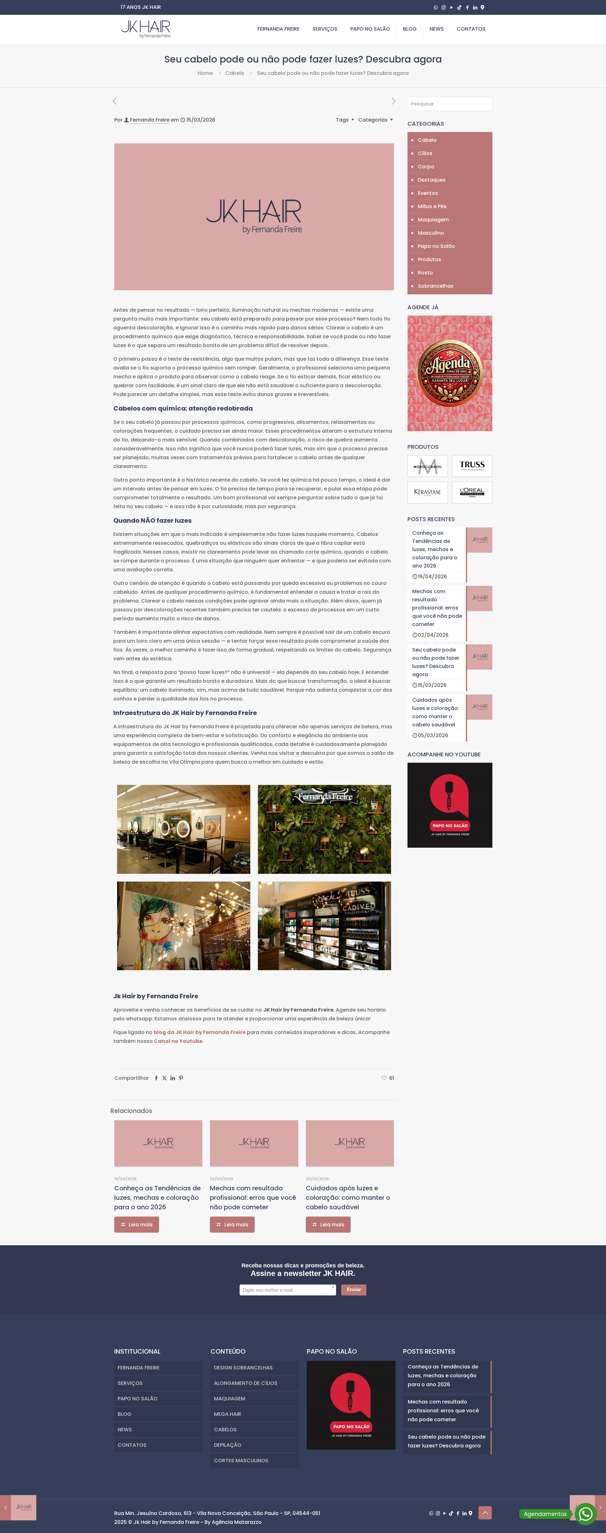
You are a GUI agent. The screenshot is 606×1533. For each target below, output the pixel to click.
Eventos (428, 193)
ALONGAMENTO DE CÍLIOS (245, 1383)
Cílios (425, 153)
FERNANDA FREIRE (139, 1367)
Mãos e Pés (432, 206)
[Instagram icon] (443, 7)
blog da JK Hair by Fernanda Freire (200, 1032)
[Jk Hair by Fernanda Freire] (146, 29)
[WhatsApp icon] (435, 7)
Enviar (354, 1289)
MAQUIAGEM (229, 1398)
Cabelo (234, 73)
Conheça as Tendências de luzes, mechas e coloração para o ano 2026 (157, 1197)
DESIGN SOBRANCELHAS (243, 1367)
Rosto (425, 272)
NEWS (125, 1429)
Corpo (426, 166)
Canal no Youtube (177, 1041)
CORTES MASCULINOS (241, 1460)
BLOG (124, 1414)
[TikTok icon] (459, 7)
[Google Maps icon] (482, 7)
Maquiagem (433, 219)
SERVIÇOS (130, 1383)
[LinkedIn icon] (475, 7)
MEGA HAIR (227, 1414)
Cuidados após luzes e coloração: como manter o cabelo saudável (348, 1197)
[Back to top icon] (485, 1512)
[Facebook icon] (467, 7)
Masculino (431, 233)
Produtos (429, 259)
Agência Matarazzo (237, 1522)
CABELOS (225, 1429)
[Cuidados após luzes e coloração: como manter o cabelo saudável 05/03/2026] (18, 1507)
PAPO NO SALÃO (137, 1398)
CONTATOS (132, 1445)
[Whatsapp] (586, 1514)
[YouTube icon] (451, 7)
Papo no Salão (436, 246)
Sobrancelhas (436, 286)
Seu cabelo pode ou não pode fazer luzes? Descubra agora (446, 1441)
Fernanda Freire (149, 119)
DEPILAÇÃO (227, 1445)
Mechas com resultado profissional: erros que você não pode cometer (253, 1197)
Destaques (432, 179)
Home (205, 73)
